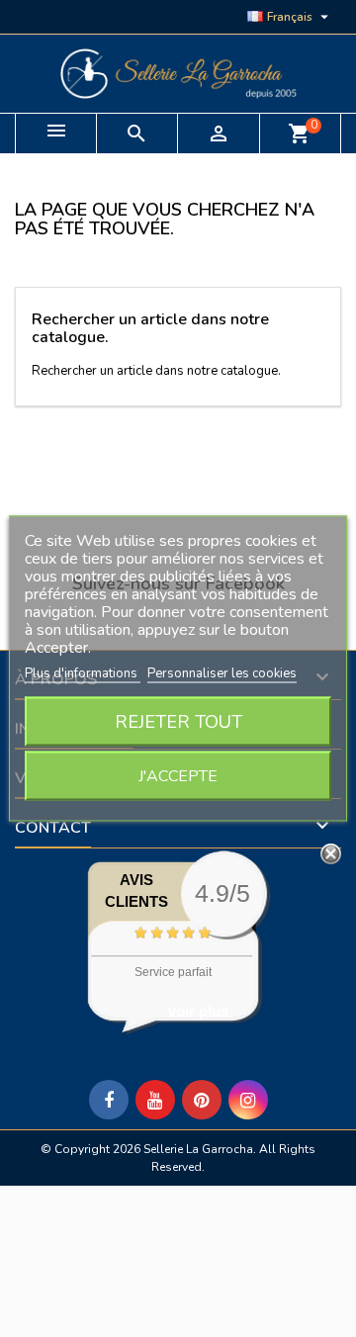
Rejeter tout (178, 722)
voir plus (198, 1011)
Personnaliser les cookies (222, 673)
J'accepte (178, 776)
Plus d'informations (82, 673)
